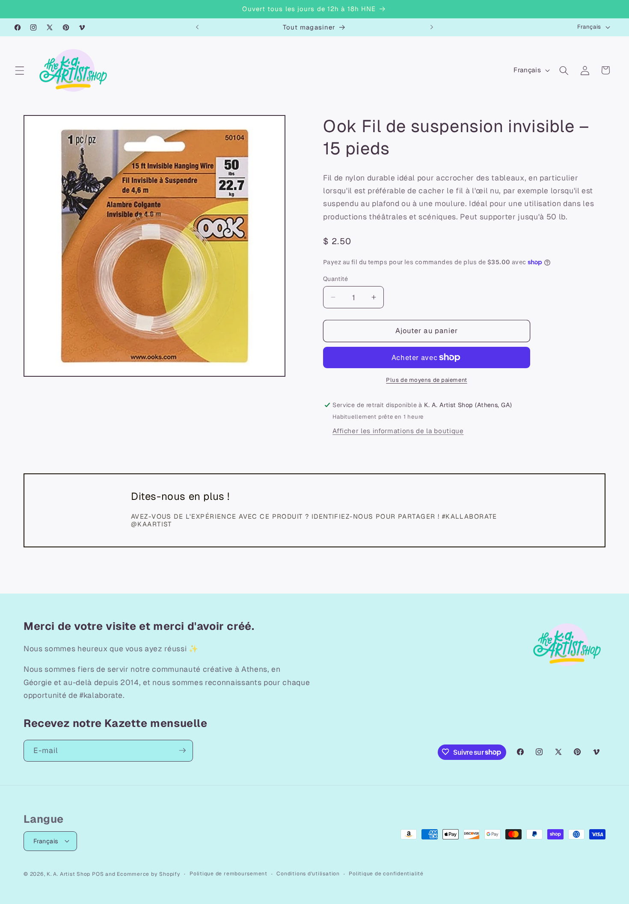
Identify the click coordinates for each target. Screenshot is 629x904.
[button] (19, 70)
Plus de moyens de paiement (426, 380)
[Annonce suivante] (431, 27)
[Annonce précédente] (197, 27)
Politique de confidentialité (386, 873)
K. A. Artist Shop (68, 873)
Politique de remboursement (228, 873)
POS (98, 873)
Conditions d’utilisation (307, 873)
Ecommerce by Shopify (148, 873)
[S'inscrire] (182, 750)
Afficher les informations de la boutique (397, 431)
